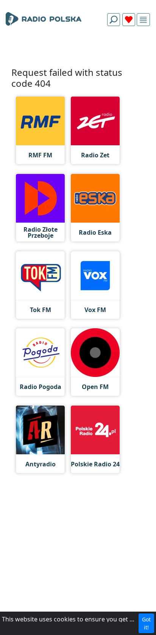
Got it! (146, 623)
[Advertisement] (78, 50)
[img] (143, 19)
